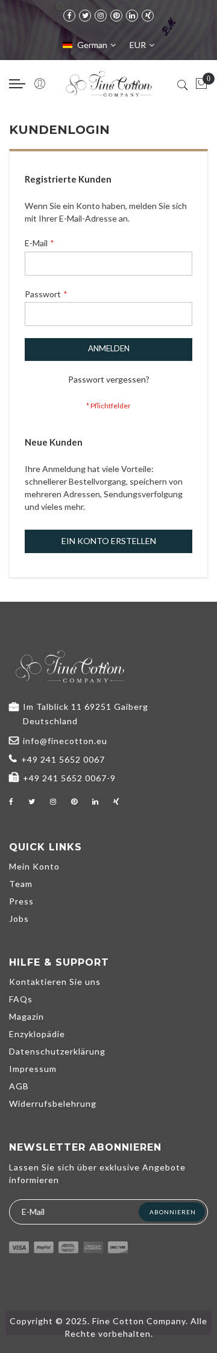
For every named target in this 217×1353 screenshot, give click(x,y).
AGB (19, 1086)
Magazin (26, 1016)
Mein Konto (34, 866)
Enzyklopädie (37, 1034)
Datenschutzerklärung (57, 1051)
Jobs (19, 918)
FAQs (21, 999)
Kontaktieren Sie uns (55, 981)
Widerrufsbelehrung (52, 1103)
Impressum (33, 1069)
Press (21, 901)
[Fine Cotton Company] (108, 83)
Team (21, 884)
